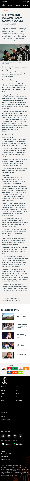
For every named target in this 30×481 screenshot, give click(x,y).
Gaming (3, 397)
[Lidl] (9, 372)
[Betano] (15, 372)
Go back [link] (6, 10)
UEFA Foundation (5, 419)
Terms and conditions (7, 454)
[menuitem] (10, 5)
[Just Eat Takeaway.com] (26, 368)
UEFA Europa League (3, 5)
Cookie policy (4, 456)
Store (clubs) (19, 400)
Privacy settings (5, 459)
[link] (10, 5)
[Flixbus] (20, 372)
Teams (17, 386)
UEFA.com (3, 416)
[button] (25, 5)
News (17, 390)
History (17, 393)
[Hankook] (4, 368)
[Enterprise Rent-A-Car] (15, 368)
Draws (3, 393)
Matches (3, 386)
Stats (2, 400)
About (17, 397)
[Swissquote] (20, 368)
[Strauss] (9, 368)
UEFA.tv (3, 390)
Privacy (3, 451)
